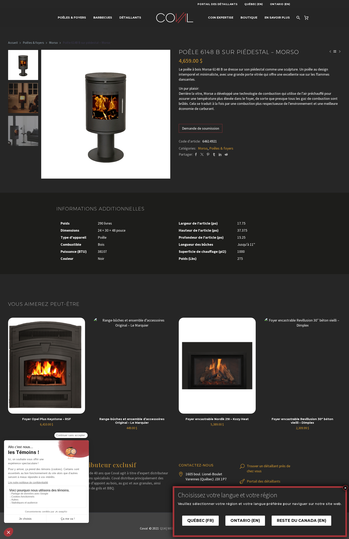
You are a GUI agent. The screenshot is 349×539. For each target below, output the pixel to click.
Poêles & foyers (33, 43)
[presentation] (46, 114)
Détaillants (130, 17)
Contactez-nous (196, 465)
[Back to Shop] (335, 51)
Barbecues (102, 17)
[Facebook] (196, 154)
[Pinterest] (208, 154)
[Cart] (308, 17)
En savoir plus (277, 17)
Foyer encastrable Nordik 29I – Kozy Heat (217, 419)
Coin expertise (220, 17)
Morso (53, 43)
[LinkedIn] (220, 154)
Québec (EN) (253, 4)
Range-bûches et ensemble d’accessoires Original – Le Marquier (131, 421)
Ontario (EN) (280, 4)
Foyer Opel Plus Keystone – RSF (46, 419)
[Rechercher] (298, 17)
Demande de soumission (200, 128)
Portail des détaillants (217, 4)
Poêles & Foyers (72, 17)
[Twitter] (202, 154)
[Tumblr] (214, 154)
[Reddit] (226, 154)
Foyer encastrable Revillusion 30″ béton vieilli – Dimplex (302, 421)
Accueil (13, 43)
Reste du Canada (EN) (301, 520)
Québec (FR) (200, 520)
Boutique (249, 17)
